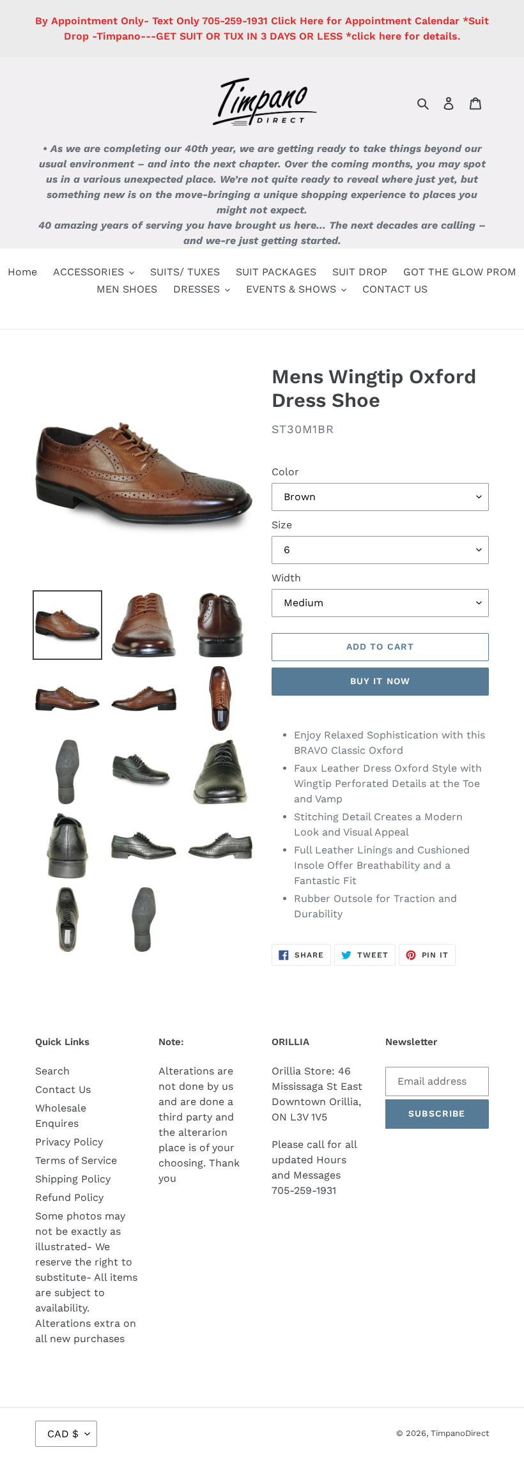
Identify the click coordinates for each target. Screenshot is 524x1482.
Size (282, 525)
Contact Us (63, 1089)
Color (285, 472)
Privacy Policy (69, 1142)
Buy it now (380, 681)
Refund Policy (69, 1197)
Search (52, 1071)
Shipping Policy (73, 1179)
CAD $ (63, 1434)
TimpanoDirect (460, 1433)
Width (286, 578)
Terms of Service (76, 1160)
